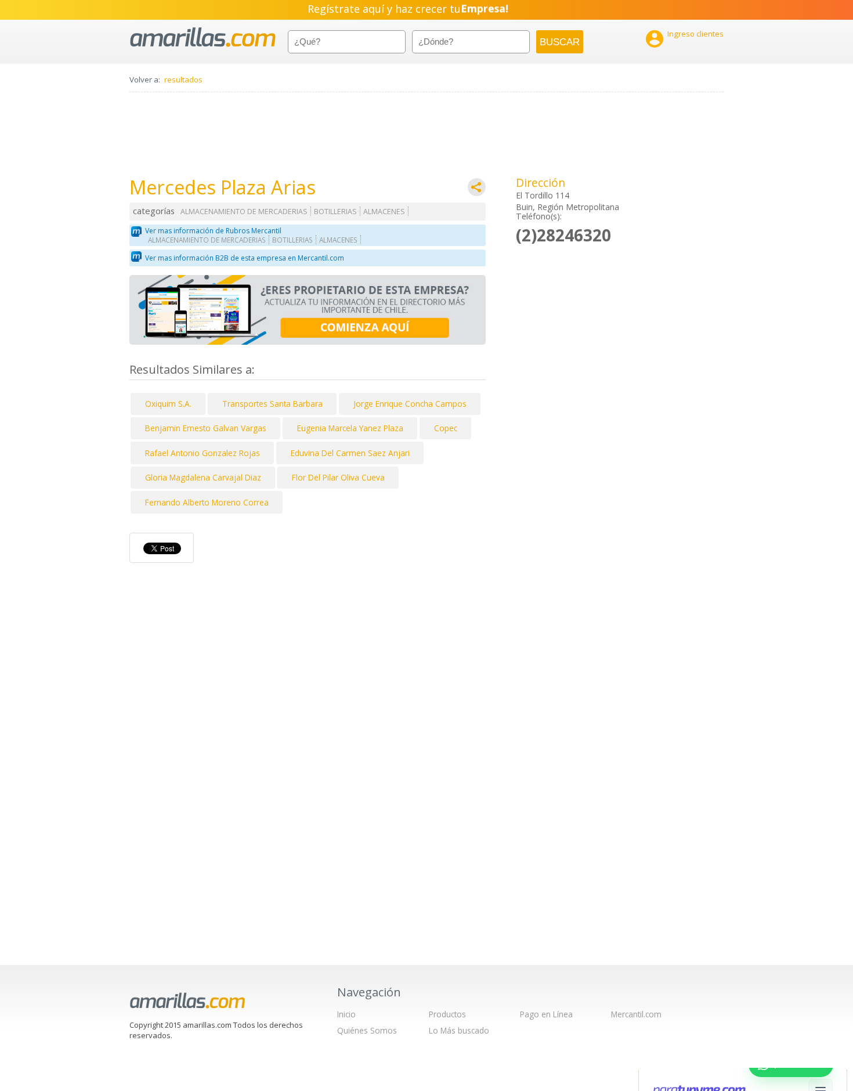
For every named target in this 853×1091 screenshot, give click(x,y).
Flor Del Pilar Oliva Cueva (338, 477)
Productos (447, 1014)
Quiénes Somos (367, 1030)
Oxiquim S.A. (168, 403)
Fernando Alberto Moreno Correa (207, 502)
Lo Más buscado (459, 1030)
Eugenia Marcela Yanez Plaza (350, 427)
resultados (183, 79)
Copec (445, 427)
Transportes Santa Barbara (272, 403)
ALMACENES (384, 211)
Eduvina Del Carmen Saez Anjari (350, 452)
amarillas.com (202, 37)
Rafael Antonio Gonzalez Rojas (202, 452)
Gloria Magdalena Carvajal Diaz (203, 477)
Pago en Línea (546, 1014)
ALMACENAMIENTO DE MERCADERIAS (244, 211)
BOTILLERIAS (335, 211)
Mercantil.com (636, 1014)
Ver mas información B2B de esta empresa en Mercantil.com (244, 258)
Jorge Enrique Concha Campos (410, 403)
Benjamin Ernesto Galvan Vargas (205, 427)
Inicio (346, 1014)
